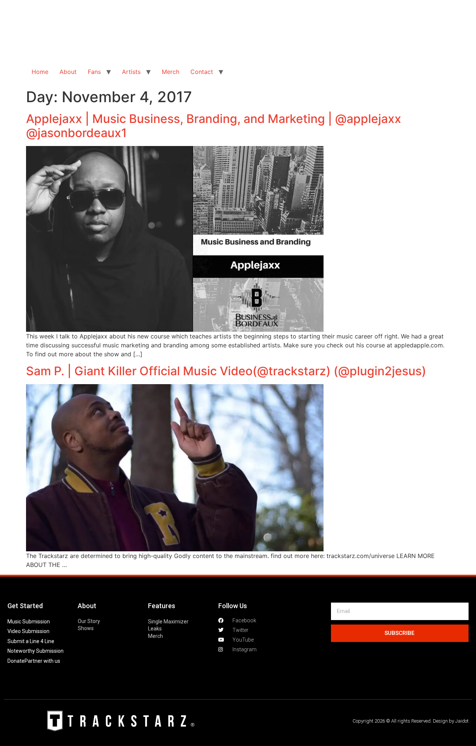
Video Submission (28, 631)
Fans (94, 71)
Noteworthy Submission (35, 651)
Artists (131, 71)
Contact (201, 71)
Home (40, 71)
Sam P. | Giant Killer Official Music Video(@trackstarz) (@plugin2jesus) (226, 371)
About (68, 71)
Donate (16, 661)
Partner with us (42, 661)
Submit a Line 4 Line (30, 641)
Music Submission (28, 622)
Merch (170, 71)
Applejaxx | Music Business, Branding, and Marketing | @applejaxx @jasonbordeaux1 (213, 125)
